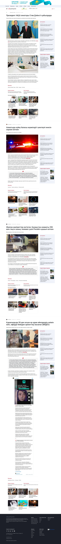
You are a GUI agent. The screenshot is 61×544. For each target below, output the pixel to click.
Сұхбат (32, 536)
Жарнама (40, 532)
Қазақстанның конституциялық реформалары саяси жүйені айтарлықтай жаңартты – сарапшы (15, 92)
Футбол (40, 518)
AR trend (21, 6)
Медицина (49, 518)
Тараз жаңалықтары (34, 523)
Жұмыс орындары (42, 535)
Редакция (40, 531)
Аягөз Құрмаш (9, 124)
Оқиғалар (32, 535)
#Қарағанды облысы (11, 480)
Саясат (22, 12)
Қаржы (17, 6)
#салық (17, 280)
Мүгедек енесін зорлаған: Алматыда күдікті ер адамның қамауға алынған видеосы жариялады (47, 40)
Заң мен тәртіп (33, 6)
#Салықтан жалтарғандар (23, 280)
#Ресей (9, 280)
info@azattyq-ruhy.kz (9, 538)
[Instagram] (8, 531)
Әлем (32, 537)
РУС (54, 8)
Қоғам (29, 6)
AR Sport (25, 6)
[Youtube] (14, 531)
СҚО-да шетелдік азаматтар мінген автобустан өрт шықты (31, 485)
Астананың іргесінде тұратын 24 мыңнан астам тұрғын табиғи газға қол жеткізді (14, 192)
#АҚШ (17, 87)
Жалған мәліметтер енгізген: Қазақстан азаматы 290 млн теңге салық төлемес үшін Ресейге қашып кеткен (46, 30)
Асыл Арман (9, 224)
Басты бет (7, 6)
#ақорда (20, 87)
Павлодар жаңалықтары (34, 522)
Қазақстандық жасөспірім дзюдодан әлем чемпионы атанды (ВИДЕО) (14, 285)
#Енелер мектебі (21, 187)
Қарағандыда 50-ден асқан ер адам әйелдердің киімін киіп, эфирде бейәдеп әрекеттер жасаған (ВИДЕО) (46, 35)
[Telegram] (12, 531)
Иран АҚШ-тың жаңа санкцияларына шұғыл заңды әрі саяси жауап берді (31, 285)
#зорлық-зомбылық (15, 187)
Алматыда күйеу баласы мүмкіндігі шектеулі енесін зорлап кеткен (45, 25)
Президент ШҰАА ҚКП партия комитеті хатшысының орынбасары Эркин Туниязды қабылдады (30, 92)
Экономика (32, 532)
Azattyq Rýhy (28, 158)
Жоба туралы (41, 530)
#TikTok (20, 480)
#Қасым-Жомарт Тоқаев (12, 87)
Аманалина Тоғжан (12, 12)
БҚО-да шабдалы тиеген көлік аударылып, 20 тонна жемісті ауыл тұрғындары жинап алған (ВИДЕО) (44, 59)
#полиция (16, 480)
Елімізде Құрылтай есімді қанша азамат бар (46, 45)
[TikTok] (10, 531)
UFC (39, 522)
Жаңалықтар (12, 6)
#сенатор (23, 87)
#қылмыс (9, 187)
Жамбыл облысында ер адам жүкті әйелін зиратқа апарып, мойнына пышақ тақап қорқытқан (46, 49)
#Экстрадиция (13, 280)
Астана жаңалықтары (34, 518)
